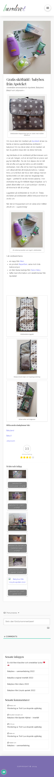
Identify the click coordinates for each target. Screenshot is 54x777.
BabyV (9, 436)
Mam (22, 261)
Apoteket (35, 141)
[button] (48, 8)
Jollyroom (10, 441)
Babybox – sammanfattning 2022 (21, 671)
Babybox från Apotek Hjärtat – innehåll (23, 718)
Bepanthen (23, 264)
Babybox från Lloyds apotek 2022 (21, 690)
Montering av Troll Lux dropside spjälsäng (24, 708)
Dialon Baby (36, 270)
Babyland (10, 430)
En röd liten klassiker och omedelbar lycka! (25, 663)
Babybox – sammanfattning (18, 746)
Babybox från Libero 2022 (18, 684)
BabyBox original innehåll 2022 (20, 678)
